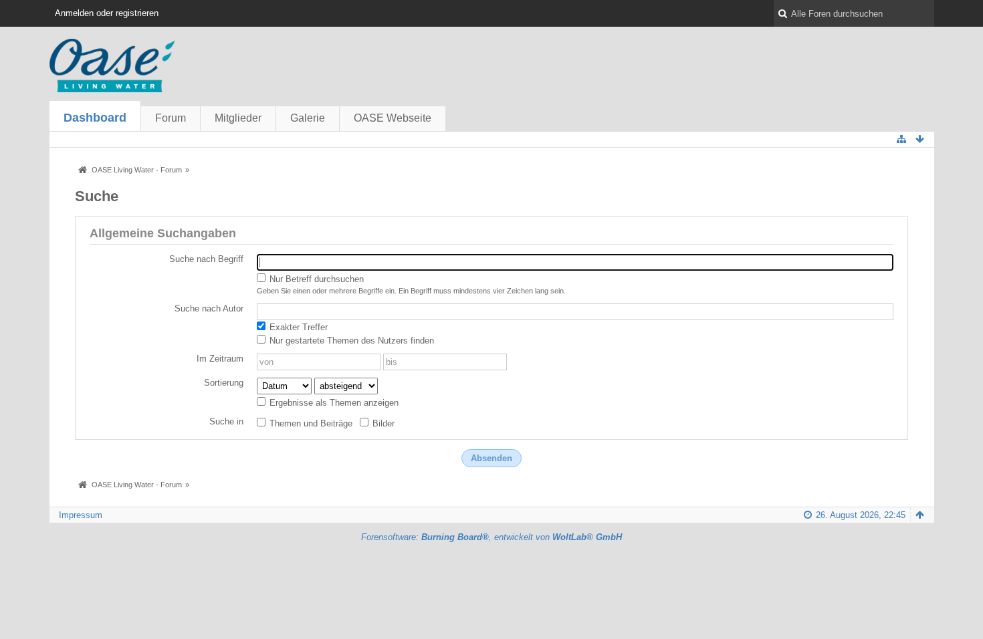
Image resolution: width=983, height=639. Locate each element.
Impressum (80, 515)
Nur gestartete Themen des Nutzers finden (350, 341)
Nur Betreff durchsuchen (315, 279)
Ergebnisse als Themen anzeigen (333, 403)
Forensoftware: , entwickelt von (491, 537)
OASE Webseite (392, 118)
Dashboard (95, 117)
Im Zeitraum (220, 359)
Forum (170, 118)
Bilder (382, 423)
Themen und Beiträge (309, 423)
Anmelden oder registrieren (106, 13)
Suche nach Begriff (206, 259)
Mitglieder (238, 118)
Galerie (307, 118)
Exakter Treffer (297, 327)
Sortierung (223, 383)
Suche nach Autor (209, 308)
